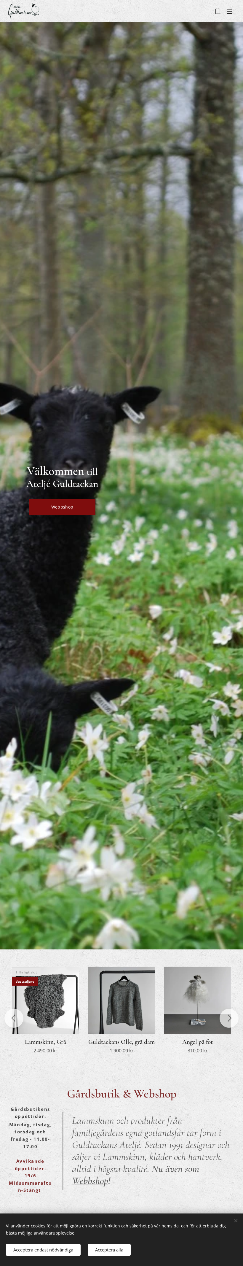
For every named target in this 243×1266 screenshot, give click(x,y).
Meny (230, 11)
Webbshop (90, 1181)
